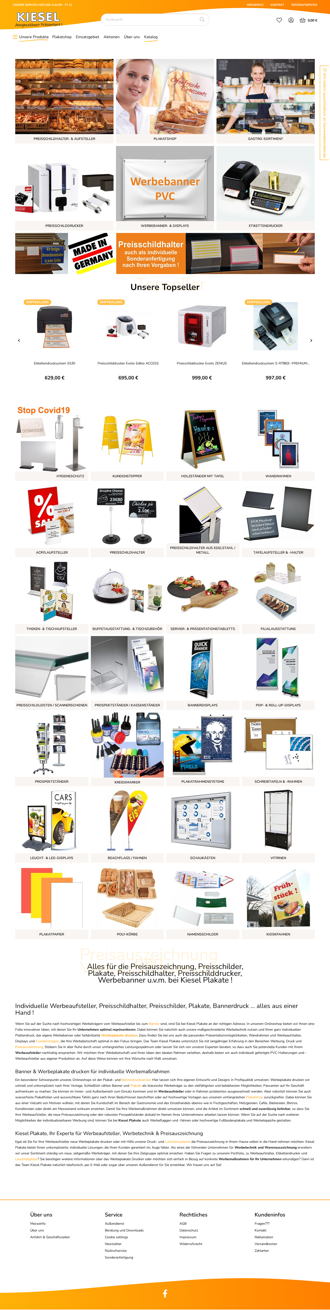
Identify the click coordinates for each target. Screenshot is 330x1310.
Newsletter (113, 1244)
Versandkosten (266, 1244)
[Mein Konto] (291, 21)
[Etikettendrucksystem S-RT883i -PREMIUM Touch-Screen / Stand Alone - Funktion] (275, 326)
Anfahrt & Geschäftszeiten (50, 1237)
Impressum (187, 1237)
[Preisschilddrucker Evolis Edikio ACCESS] (128, 326)
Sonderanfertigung (119, 1257)
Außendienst (114, 1223)
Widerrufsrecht (190, 1244)
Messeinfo (38, 1223)
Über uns (37, 1230)
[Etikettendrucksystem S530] (54, 326)
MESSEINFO (255, 5)
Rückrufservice (116, 1250)
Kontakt (260, 1230)
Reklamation (264, 1237)
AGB (183, 1223)
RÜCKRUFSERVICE (304, 5)
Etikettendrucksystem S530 (54, 363)
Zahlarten (262, 1250)
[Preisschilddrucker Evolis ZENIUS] (201, 326)
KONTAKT (277, 5)
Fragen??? (262, 1223)
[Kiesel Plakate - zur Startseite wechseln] (39, 20)
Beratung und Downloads (124, 1230)
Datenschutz (188, 1230)
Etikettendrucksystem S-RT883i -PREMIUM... (275, 363)
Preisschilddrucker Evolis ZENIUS (202, 363)
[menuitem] (279, 21)
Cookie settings (116, 1237)
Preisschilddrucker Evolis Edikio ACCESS (128, 363)
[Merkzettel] (279, 21)
